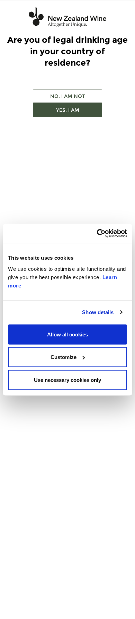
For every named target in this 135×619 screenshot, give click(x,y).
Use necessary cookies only (67, 380)
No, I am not (67, 96)
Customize (63, 357)
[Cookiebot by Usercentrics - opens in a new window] (97, 233)
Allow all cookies (67, 334)
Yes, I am (67, 110)
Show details (98, 312)
